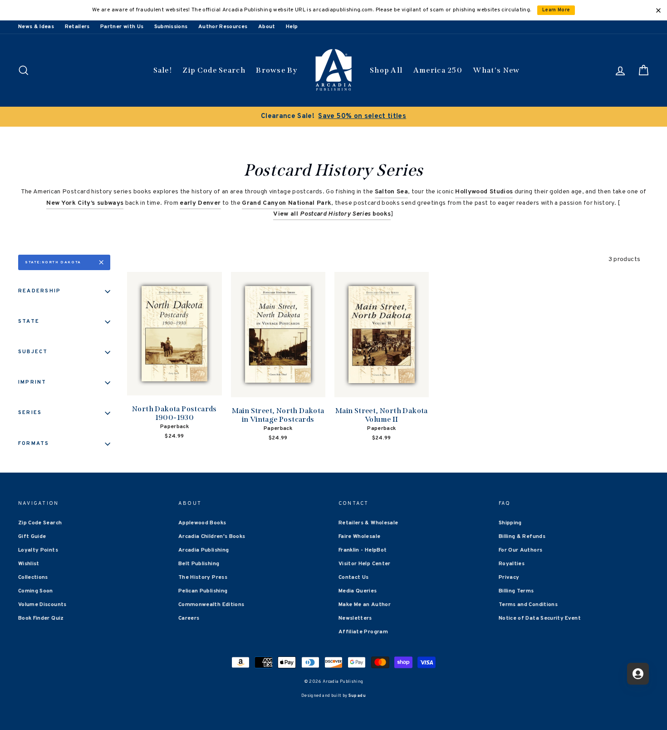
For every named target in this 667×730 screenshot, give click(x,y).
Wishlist (28, 563)
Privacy (509, 577)
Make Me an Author (364, 604)
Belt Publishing (198, 563)
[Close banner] (658, 10)
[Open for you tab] (638, 674)
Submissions (171, 26)
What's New (496, 70)
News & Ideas (36, 26)
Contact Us (353, 577)
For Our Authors (520, 550)
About (266, 26)
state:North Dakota (53, 262)
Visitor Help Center (364, 563)
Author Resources (223, 26)
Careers (188, 618)
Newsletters (355, 618)
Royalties (512, 563)
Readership (39, 291)
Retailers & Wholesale (368, 523)
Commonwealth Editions (211, 604)
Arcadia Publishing (203, 550)
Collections (33, 577)
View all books (332, 214)
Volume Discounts (42, 604)
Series (30, 412)
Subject (33, 352)
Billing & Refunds (522, 536)
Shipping (510, 523)
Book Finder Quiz (41, 618)
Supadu (357, 696)
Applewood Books (202, 523)
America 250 (437, 70)
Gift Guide (32, 536)
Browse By (276, 70)
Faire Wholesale (359, 536)
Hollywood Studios (484, 192)
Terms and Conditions (528, 604)
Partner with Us (121, 26)
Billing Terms (516, 591)
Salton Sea (391, 192)
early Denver (200, 203)
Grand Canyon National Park (286, 203)
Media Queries (357, 591)
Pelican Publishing (202, 591)
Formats (33, 443)
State (28, 321)
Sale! (162, 70)
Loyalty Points (38, 550)
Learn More (556, 10)
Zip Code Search (213, 70)
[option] (333, 116)
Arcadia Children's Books (211, 536)
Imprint (32, 382)
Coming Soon (35, 591)
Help (292, 26)
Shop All (386, 70)
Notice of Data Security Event (540, 618)
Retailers (77, 26)
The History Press (202, 577)
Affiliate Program (363, 632)
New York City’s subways (84, 203)
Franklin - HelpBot (362, 550)
